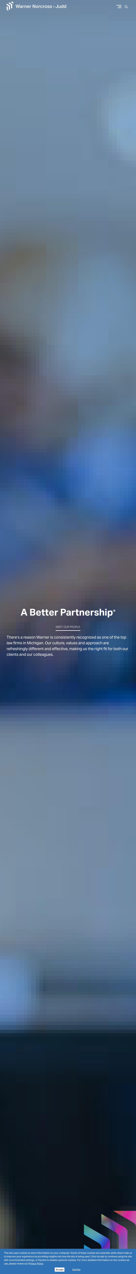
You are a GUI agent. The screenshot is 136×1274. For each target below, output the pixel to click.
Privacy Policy (35, 1263)
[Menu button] (119, 6)
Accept (59, 1269)
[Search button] (126, 6)
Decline (76, 1269)
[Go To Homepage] (36, 6)
